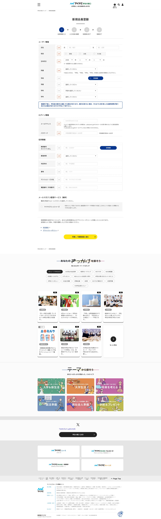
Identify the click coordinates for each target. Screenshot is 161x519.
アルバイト (59, 488)
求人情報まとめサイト (62, 495)
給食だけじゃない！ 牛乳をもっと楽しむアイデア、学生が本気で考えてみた (113, 315)
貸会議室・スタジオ (88, 509)
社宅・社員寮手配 (99, 509)
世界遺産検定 (100, 497)
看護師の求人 (85, 504)
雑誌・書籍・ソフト (80, 497)
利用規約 (46, 227)
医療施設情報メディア (105, 498)
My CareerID (94, 498)
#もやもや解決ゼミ (97, 281)
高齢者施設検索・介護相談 (112, 500)
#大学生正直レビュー (80, 285)
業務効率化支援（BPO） (70, 509)
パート (65, 488)
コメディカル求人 (94, 504)
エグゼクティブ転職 (106, 503)
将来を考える (44, 344)
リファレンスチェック (110, 509)
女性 (84, 53)
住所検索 (108, 147)
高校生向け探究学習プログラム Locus (76, 492)
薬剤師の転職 (77, 504)
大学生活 (43, 309)
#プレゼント (66, 276)
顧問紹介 (70, 504)
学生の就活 (59, 486)
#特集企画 (77, 281)
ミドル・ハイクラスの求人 (114, 486)
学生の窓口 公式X (78, 434)
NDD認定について (93, 478)
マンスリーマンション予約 (77, 500)
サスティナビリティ (72, 515)
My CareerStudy (86, 498)
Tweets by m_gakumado (67, 429)
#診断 (86, 281)
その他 (99, 53)
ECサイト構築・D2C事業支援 (73, 498)
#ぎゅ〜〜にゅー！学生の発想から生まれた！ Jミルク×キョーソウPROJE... (69, 315)
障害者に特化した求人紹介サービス (89, 488)
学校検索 (95, 78)
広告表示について (64, 478)
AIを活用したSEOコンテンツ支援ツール (94, 500)
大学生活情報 (60, 497)
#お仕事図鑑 (109, 271)
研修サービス (60, 509)
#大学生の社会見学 (70, 271)
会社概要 (58, 515)
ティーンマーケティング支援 (106, 495)
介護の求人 (67, 506)
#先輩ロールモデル (53, 276)
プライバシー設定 (86, 478)
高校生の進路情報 (61, 492)
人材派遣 (59, 503)
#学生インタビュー (53, 281)
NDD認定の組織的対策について (103, 478)
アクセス (64, 515)
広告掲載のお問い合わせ (79, 478)
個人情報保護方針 (93, 515)
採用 (79, 515)
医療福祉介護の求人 (61, 490)
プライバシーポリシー (50, 230)
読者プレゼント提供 (71, 478)
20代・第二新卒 (80, 503)
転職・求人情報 (96, 486)
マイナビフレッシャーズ (52, 206)
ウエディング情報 (91, 497)
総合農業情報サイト (110, 497)
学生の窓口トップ (42, 10)
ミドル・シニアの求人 (73, 488)
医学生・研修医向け (86, 486)
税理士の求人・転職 (61, 504)
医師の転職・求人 (104, 504)
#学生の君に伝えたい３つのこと (104, 276)
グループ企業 (85, 515)
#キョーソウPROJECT (55, 271)
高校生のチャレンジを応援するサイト (89, 495)
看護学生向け (77, 486)
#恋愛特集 (110, 281)
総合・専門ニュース (73, 495)
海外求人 (104, 486)
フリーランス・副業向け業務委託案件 (108, 488)
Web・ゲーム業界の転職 (68, 503)
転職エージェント (95, 503)
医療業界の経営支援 (76, 506)
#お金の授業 (66, 281)
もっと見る (113, 345)
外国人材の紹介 (86, 506)
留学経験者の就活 (68, 486)
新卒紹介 (87, 503)
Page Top (117, 479)
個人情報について (52, 478)
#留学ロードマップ (85, 271)
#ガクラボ (98, 271)
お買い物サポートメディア (63, 500)
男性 (70, 53)
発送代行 (80, 509)
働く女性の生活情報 (69, 497)
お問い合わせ (58, 478)
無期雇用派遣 (60, 506)
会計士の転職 (115, 503)
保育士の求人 (113, 504)
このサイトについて (41, 478)
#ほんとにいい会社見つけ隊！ (82, 276)
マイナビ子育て (60, 498)
